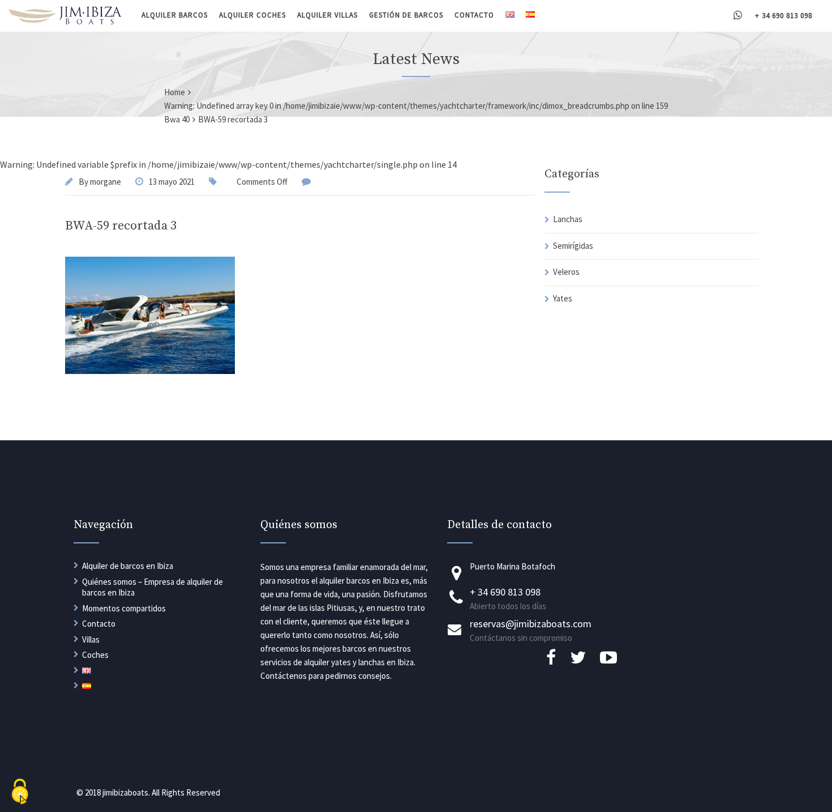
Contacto (474, 15)
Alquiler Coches (252, 15)
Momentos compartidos (124, 608)
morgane (105, 181)
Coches (95, 654)
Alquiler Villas (327, 15)
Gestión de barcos (406, 15)
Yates (562, 298)
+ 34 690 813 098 (783, 15)
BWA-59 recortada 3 (121, 225)
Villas (91, 639)
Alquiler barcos (174, 15)
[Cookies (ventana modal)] (20, 792)
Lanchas (567, 219)
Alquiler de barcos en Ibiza (127, 565)
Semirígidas (573, 245)
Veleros (566, 271)
